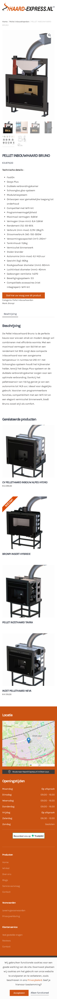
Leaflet (35, 765)
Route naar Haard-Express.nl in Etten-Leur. (30, 771)
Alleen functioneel (40, 992)
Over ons (6, 874)
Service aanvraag (11, 886)
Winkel (5, 868)
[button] (54, 7)
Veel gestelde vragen (12, 934)
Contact (6, 891)
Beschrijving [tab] (10, 313)
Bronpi (11, 303)
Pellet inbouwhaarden (19, 21)
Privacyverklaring (11, 916)
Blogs (5, 880)
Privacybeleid (35, 980)
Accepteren (19, 992)
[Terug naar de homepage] (27, 7)
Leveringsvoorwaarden (13, 910)
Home (5, 21)
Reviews (6, 940)
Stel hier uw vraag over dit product (23, 295)
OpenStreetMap (47, 765)
